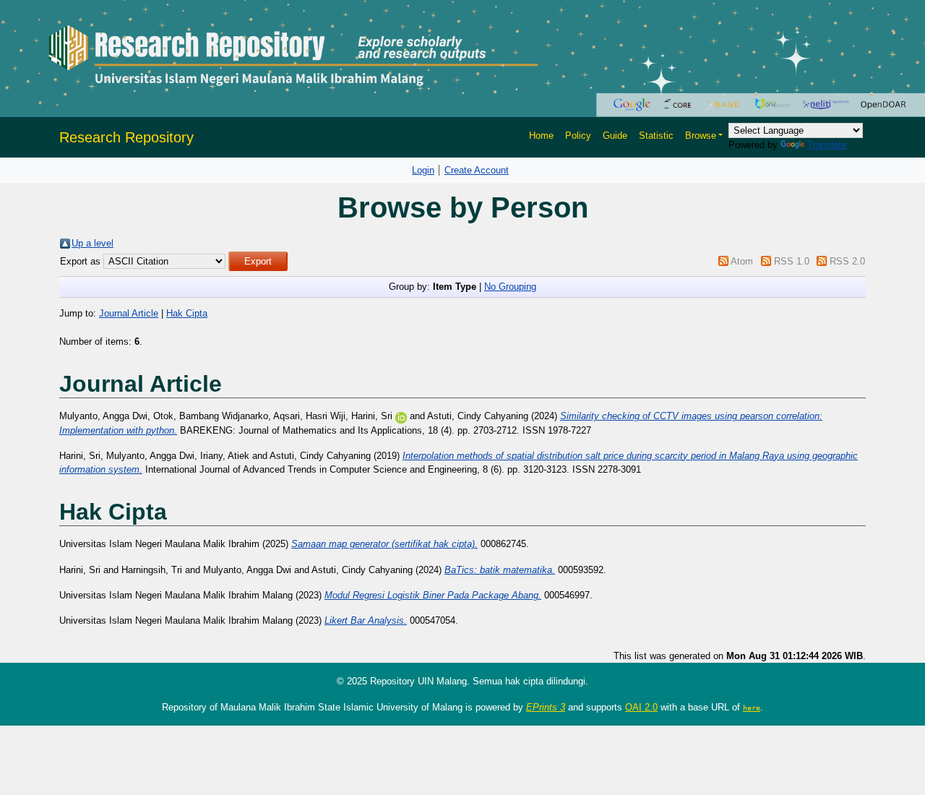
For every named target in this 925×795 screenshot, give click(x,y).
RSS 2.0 (847, 261)
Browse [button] (700, 135)
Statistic (656, 135)
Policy (578, 135)
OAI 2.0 (641, 707)
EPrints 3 (545, 707)
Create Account (476, 170)
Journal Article (128, 313)
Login (423, 170)
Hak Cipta (186, 313)
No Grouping (510, 286)
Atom (742, 261)
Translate (826, 144)
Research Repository (126, 137)
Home (541, 135)
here (751, 707)
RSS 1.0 (791, 261)
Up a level (92, 243)
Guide (615, 135)
